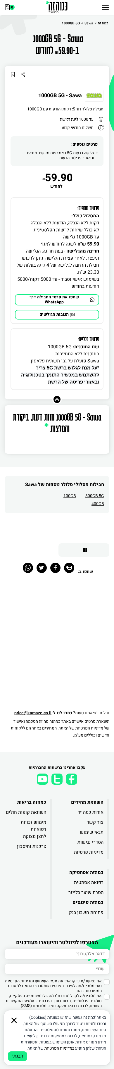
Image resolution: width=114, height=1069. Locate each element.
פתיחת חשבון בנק (86, 912)
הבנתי (17, 1056)
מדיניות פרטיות (88, 852)
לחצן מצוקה (34, 836)
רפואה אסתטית (88, 882)
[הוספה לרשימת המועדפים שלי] (13, 74)
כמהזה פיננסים (87, 902)
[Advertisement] (57, 645)
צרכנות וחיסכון (31, 846)
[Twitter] (42, 568)
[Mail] (69, 568)
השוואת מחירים (87, 802)
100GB (69, 496)
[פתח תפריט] (105, 7)
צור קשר (95, 822)
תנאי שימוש (91, 832)
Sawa (88, 23)
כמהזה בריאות (31, 802)
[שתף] (23, 74)
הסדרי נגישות (90, 842)
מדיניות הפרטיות (89, 728)
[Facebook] (55, 568)
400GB (97, 504)
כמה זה (103, 23)
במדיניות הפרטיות (59, 1048)
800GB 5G (94, 496)
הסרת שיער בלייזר (85, 892)
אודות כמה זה (90, 812)
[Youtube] (42, 779)
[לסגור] (14, 1020)
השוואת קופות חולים (26, 812)
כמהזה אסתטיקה (86, 872)
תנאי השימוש (46, 981)
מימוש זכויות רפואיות (33, 826)
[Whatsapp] (28, 568)
